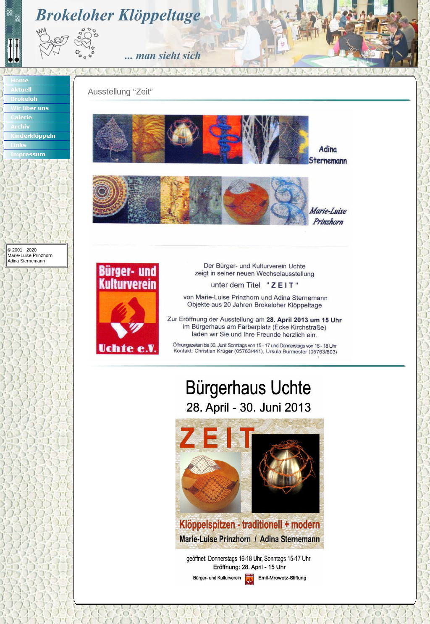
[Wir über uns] (37, 108)
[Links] (37, 145)
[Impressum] (37, 154)
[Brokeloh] (37, 98)
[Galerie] (37, 117)
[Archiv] (37, 126)
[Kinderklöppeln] (37, 135)
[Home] (37, 80)
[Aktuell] (37, 89)
